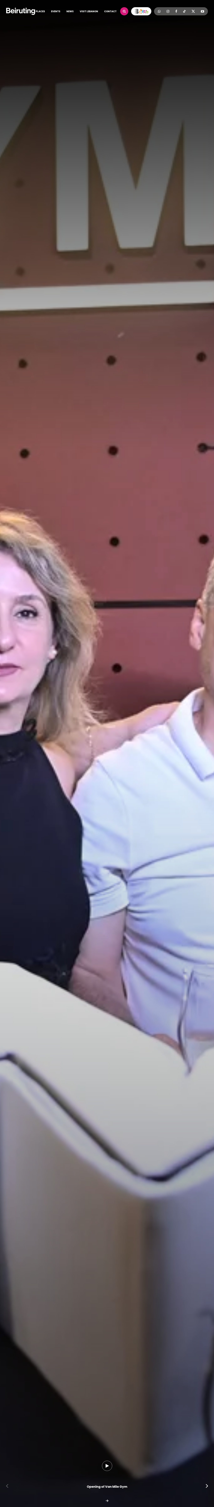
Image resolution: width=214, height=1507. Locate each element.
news (70, 11)
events (55, 11)
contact (110, 11)
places (40, 11)
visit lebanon (89, 11)
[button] (7, 1486)
